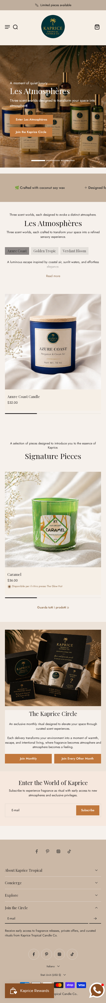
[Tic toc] (69, 851)
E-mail (11, 919)
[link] (68, 608)
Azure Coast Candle (23, 396)
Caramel (14, 574)
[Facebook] (36, 851)
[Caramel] (53, 519)
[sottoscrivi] (95, 919)
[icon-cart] (95, 27)
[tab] (38, 161)
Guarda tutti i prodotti (51, 607)
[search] (15, 27)
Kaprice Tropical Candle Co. (58, 994)
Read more (53, 276)
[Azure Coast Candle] (53, 341)
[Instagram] (58, 851)
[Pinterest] (47, 851)
